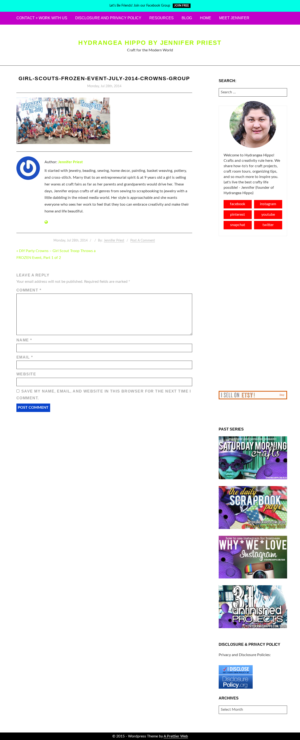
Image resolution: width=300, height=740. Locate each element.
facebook (237, 204)
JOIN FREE (181, 5)
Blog (187, 18)
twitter (268, 225)
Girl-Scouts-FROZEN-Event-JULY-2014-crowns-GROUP (104, 78)
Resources (161, 18)
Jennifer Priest (70, 162)
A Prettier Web (176, 736)
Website (26, 374)
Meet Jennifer (234, 18)
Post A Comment (142, 240)
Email (24, 357)
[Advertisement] (253, 313)
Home (205, 18)
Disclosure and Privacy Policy (108, 18)
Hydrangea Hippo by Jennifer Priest (150, 42)
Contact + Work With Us (41, 18)
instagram (268, 204)
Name (24, 340)
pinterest (237, 214)
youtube (268, 214)
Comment (28, 290)
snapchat (237, 225)
